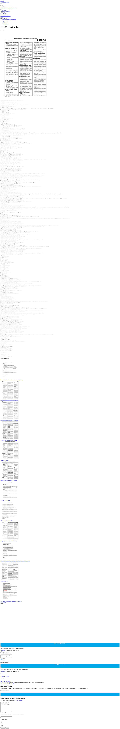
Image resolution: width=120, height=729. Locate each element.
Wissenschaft (5, 21)
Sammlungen (7, 11)
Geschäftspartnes (7, 681)
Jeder (3, 659)
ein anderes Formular (18, 700)
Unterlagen (2, 2)
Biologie (4, 22)
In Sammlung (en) (4, 19)
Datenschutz (3, 683)
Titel (1, 651)
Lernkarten (7, 2)
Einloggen (2, 650)
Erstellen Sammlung (4, 662)
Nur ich (3, 661)
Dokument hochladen (4, 8)
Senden (7, 727)
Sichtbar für (2, 658)
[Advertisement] (38, 33)
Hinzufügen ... (3, 18)
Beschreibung (5, 653)
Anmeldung (2, 6)
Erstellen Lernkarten (13, 8)
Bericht (1, 681)
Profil (1, 17)
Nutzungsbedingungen (10, 683)
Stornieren (3, 727)
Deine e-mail (3, 712)
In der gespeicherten (12, 19)
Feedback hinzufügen (5, 690)
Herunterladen (3, 602)
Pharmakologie (6, 24)
